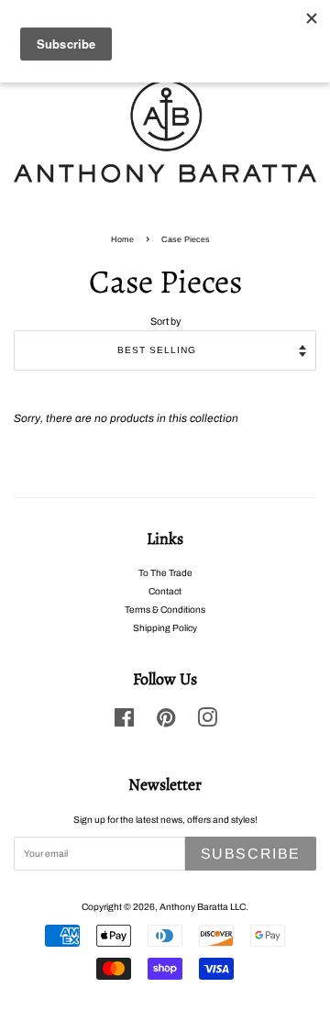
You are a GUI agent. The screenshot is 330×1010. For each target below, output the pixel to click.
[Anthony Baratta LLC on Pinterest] (166, 722)
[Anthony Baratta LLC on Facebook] (124, 722)
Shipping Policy (165, 628)
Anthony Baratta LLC (203, 907)
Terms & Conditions (165, 610)
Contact (165, 591)
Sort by (165, 321)
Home (122, 239)
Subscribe (251, 853)
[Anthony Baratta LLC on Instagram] (207, 722)
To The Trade (165, 573)
